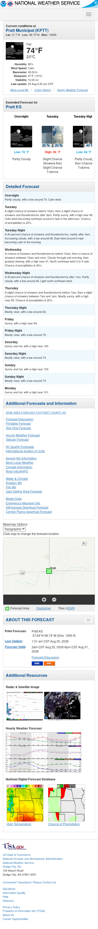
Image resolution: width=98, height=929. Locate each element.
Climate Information (19, 467)
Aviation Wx (14, 483)
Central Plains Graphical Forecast (29, 511)
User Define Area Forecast (24, 491)
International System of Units (25, 451)
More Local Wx (19, 90)
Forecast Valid (15, 646)
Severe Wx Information (21, 458)
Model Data (14, 498)
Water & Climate (17, 478)
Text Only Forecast (18, 428)
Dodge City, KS (12, 866)
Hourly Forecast (72, 90)
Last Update (13, 641)
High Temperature (19, 824)
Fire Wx (11, 487)
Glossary (8, 900)
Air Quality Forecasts (20, 446)
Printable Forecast (18, 423)
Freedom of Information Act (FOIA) (24, 911)
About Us (8, 915)
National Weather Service (18, 863)
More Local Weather (19, 462)
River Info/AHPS (17, 471)
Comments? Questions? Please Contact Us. (30, 882)
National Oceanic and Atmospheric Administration (33, 859)
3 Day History (42, 90)
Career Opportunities (15, 919)
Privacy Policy (11, 907)
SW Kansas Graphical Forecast (27, 507)
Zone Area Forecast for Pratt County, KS (36, 412)
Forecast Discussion (19, 419)
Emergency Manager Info (23, 503)
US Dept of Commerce (16, 855)
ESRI (71, 608)
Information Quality (14, 893)
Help (5, 896)
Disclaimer (43, 608)
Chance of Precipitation (64, 824)
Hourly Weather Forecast (23, 435)
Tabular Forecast (17, 439)
